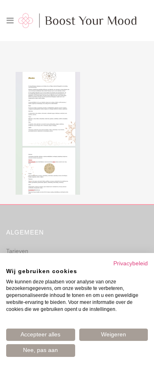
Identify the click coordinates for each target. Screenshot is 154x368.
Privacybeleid (130, 263)
